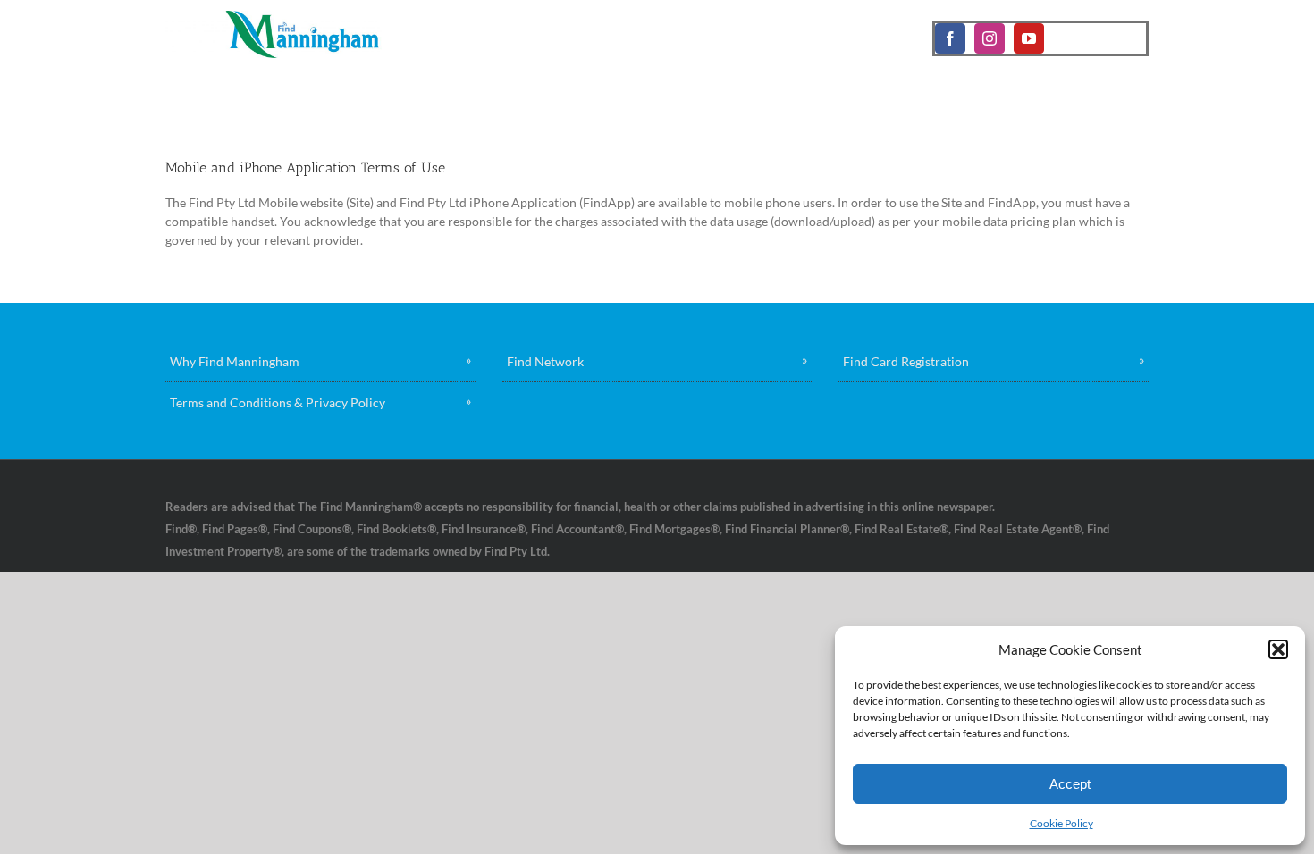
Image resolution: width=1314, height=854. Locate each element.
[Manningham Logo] (273, 16)
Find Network (545, 361)
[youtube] (1029, 38)
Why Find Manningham (234, 361)
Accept (1070, 783)
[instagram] (989, 38)
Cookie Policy (1061, 823)
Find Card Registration (906, 361)
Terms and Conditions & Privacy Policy (277, 402)
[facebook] (950, 38)
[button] (1278, 649)
